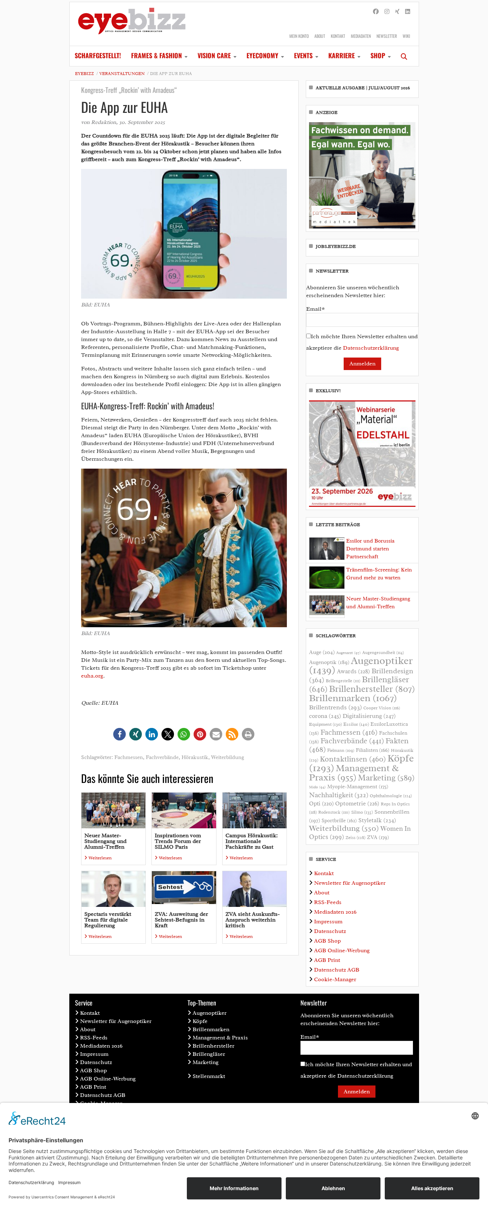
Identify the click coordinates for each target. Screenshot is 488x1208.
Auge (322, 652)
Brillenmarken (353, 698)
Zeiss (355, 837)
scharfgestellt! (98, 55)
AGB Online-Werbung (342, 950)
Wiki (406, 36)
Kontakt (338, 36)
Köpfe (200, 1021)
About (319, 36)
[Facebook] (376, 12)
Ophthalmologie (391, 796)
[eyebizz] (132, 24)
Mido (317, 787)
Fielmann (340, 750)
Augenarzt (348, 652)
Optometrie (357, 803)
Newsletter (387, 36)
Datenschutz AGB (336, 969)
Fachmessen (128, 757)
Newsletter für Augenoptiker (349, 883)
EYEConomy (262, 55)
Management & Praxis (354, 772)
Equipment (325, 724)
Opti (321, 803)
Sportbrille (339, 820)
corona (325, 716)
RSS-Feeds (328, 902)
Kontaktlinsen (353, 759)
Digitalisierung (369, 716)
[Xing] (397, 12)
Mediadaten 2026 (335, 911)
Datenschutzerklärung (371, 347)
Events (303, 55)
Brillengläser (209, 1054)
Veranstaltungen (122, 73)
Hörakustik (194, 757)
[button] (119, 734)
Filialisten (372, 750)
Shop (377, 55)
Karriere (341, 55)
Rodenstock (334, 812)
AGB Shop (327, 940)
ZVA (378, 837)
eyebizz (84, 73)
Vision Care (214, 55)
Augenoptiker (361, 665)
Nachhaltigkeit (338, 795)
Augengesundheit (383, 652)
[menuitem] (98, 56)
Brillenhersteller (372, 689)
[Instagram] (386, 12)
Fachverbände (162, 757)
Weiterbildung (227, 757)
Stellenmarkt (209, 1076)
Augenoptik (329, 662)
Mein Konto (299, 36)
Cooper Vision (381, 708)
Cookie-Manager (335, 979)
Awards (353, 671)
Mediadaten (361, 36)
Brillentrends (335, 707)
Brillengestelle (343, 681)
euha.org (92, 675)
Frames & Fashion (156, 55)
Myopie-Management (357, 786)
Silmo (362, 812)
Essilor (356, 724)
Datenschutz (330, 931)
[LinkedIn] (407, 12)
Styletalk (377, 820)
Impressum (328, 921)
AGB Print (327, 960)
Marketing (386, 778)
